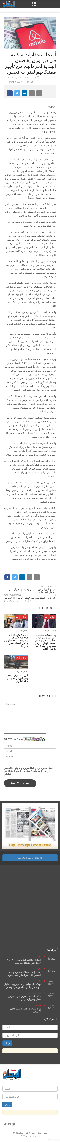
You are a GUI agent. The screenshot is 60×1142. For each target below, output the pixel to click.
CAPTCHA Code (13, 739)
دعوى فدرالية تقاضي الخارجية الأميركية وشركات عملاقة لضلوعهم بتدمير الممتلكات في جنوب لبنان (16, 640)
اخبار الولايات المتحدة (33, 993)
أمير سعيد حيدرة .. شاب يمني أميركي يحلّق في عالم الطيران (17, 678)
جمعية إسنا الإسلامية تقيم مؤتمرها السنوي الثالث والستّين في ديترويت (24, 974)
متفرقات (38, 1005)
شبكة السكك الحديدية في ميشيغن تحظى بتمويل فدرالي (24, 998)
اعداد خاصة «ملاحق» (30, 857)
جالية (32, 82)
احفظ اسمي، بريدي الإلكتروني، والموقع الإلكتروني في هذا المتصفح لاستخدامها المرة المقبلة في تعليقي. (29, 771)
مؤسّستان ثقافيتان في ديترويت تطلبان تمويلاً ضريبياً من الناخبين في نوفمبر (22, 986)
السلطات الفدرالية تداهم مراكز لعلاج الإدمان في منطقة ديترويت (23, 961)
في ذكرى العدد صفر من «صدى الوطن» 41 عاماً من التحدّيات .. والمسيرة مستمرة (29, 599)
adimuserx (17, 82)
